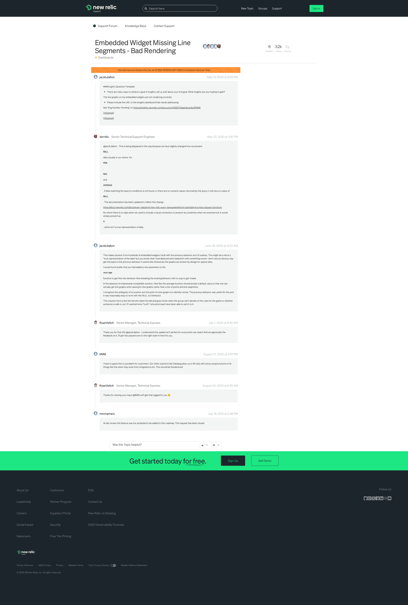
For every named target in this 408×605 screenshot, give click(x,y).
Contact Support (164, 26)
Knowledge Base (135, 26)
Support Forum (107, 26)
